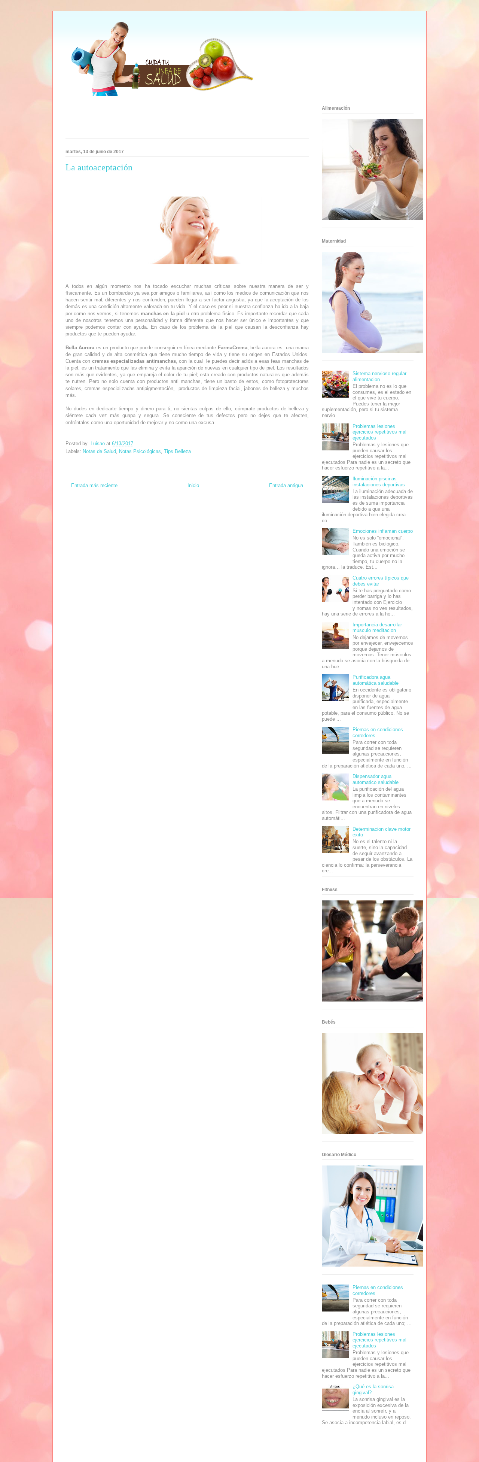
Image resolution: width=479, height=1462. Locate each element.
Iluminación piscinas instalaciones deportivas (379, 481)
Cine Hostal (176, 518)
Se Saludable (126, 525)
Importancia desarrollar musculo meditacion (377, 627)
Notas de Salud (99, 451)
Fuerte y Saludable (126, 518)
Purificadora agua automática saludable (376, 680)
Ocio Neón (74, 518)
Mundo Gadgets (201, 518)
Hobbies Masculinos (255, 511)
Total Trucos (154, 518)
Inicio (193, 485)
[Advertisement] (177, 120)
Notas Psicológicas (140, 451)
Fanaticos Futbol (259, 518)
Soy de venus (97, 518)
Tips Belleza (177, 451)
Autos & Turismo (230, 518)
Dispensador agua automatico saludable (376, 779)
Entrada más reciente (94, 485)
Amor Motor (223, 525)
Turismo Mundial (100, 525)
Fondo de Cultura (199, 511)
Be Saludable (107, 511)
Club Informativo (169, 511)
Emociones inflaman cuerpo (383, 531)
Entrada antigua (286, 485)
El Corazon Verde (178, 525)
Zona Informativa (80, 511)
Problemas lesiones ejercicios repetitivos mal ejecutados (379, 432)
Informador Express (137, 511)
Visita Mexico (151, 525)
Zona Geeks (226, 511)
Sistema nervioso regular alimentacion (379, 376)
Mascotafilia (285, 518)
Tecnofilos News (288, 511)
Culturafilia (204, 525)
